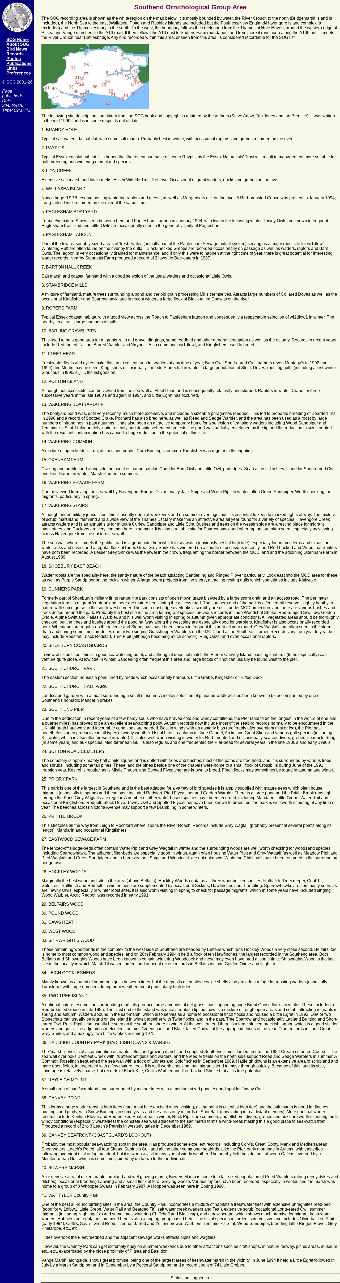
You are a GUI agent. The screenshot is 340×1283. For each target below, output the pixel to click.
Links (12, 68)
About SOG (17, 44)
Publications (19, 63)
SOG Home (17, 39)
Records (15, 54)
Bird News (16, 49)
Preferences (18, 73)
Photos (13, 58)
